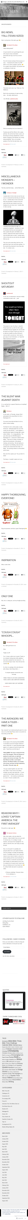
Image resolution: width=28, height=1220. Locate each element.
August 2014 (5, 1169)
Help (20, 1057)
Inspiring (11, 1059)
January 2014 (5, 1187)
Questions (19, 1065)
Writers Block (5, 1081)
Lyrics (15, 1061)
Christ (20, 1049)
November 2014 (5, 1162)
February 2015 (5, 1154)
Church (21, 1053)
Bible (10, 1041)
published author (14, 98)
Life (7, 1061)
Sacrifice (16, 1067)
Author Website (6, 926)
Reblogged (4, 1111)
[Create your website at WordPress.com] (14, 2)
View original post (6, 144)
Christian (4, 1051)
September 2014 (6, 1167)
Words (14, 1079)
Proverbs (14, 1065)
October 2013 (5, 1195)
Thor (9, 1075)
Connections (5, 1096)
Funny (11, 1057)
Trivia (18, 1075)
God (16, 1057)
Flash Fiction (5, 1057)
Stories (4, 1071)
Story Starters (10, 1071)
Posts (3, 1065)
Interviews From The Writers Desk (10, 1103)
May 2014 (4, 1177)
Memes (18, 1061)
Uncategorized (9, 164)
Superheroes (16, 1071)
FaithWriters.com (6, 924)
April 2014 (4, 1180)
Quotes (5, 1067)
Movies (10, 1063)
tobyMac (13, 1075)
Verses (4, 1077)
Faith (21, 1055)
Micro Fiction (5, 1063)
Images (7, 1059)
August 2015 (5, 1144)
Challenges (9, 1049)
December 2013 (5, 1190)
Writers (18, 1079)
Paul (13, 1063)
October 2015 (5, 1141)
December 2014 (5, 1159)
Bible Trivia (17, 1041)
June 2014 (4, 1175)
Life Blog (5, 921)
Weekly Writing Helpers (7, 1079)
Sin (16, 1069)
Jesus (19, 1059)
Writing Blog (5, 922)
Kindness (4, 1061)
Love (13, 1061)
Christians (4, 1053)
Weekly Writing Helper (17, 1077)
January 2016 (5, 1138)
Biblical (20, 1045)
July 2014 (4, 1172)
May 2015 (4, 1146)
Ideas (3, 1059)
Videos (10, 1078)
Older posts (7, 908)
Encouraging (15, 1055)
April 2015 (4, 1149)
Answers (5, 1041)
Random (11, 1067)
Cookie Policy (7, 1213)
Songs (20, 1069)
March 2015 (4, 1151)
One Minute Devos (6, 1106)
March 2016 (4, 1136)
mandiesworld (10, 293)
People (15, 1063)
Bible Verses (13, 1045)
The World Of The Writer (12, 45)
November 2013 (5, 1193)
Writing (11, 1082)
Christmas (18, 1053)
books (9, 1047)
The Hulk (6, 1075)
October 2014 (5, 1164)
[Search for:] (25, 18)
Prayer (6, 1065)
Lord (10, 1061)
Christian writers (12, 1053)
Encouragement (8, 1055)
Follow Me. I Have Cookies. (14, 939)
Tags (3, 1121)
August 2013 (5, 1200)
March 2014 (4, 1182)
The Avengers (16, 1073)
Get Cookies (7, 951)
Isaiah (15, 1059)
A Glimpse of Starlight (11, 192)
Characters (15, 1049)
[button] (10, 1004)
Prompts (10, 1065)
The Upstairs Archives (11, 833)
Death (3, 1055)
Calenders (17, 1047)
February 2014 (5, 1185)
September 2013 (6, 1198)
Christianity (13, 1051)
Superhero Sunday (7, 1073)
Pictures (20, 1063)
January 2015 (5, 1156)
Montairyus (9, 411)
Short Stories (12, 1069)
